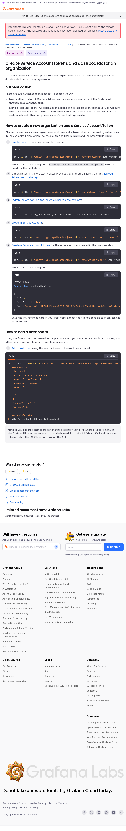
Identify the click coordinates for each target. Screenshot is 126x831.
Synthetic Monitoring (13, 623)
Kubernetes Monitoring (15, 603)
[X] (91, 812)
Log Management (53, 617)
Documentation (12, 45)
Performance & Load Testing (17, 628)
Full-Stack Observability (57, 579)
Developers (53, 45)
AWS (89, 584)
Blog (46, 671)
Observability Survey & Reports (61, 685)
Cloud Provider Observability (59, 592)
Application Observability (16, 598)
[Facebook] (84, 812)
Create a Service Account (27, 222)
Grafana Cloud (82, 790)
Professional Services (98, 700)
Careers (91, 671)
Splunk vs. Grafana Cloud (100, 747)
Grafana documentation (33, 45)
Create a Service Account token (31, 245)
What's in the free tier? (15, 584)
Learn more (102, 3)
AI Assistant (9, 589)
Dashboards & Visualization (17, 608)
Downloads (8, 676)
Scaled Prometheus (54, 602)
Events (48, 681)
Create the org (20, 142)
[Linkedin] (98, 812)
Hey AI (90, 705)
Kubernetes (93, 598)
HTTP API (66, 45)
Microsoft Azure (95, 593)
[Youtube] (113, 812)
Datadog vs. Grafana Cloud (101, 722)
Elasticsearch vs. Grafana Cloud (104, 732)
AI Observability (53, 574)
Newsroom (92, 681)
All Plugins (92, 579)
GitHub (6, 671)
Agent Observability (13, 593)
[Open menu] (120, 9)
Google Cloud (94, 589)
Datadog (91, 603)
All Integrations (95, 574)
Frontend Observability (14, 618)
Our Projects (9, 666)
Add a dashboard (21, 348)
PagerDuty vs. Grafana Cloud (102, 742)
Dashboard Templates (14, 681)
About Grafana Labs (98, 666)
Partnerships (93, 676)
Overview (7, 574)
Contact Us (93, 690)
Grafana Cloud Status (14, 651)
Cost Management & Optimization (62, 607)
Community (50, 676)
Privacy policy (102, 554)
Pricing (6, 579)
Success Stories (95, 685)
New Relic (92, 608)
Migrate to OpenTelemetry (58, 622)
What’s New (9, 646)
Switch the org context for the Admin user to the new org (46, 199)
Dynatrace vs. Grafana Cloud (102, 727)
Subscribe (113, 547)
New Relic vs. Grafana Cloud (102, 737)
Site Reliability (52, 612)
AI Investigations (11, 641)
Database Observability (15, 613)
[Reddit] (121, 812)
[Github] (106, 812)
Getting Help (93, 695)
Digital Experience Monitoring (60, 597)
